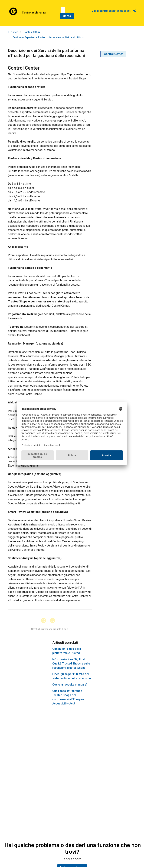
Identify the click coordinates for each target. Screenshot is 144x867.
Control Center (113, 54)
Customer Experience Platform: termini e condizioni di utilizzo (48, 37)
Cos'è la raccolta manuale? (69, 684)
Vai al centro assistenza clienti (112, 10)
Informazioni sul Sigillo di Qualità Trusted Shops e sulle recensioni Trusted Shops (71, 663)
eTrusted (13, 32)
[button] (45, 621)
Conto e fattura (32, 32)
